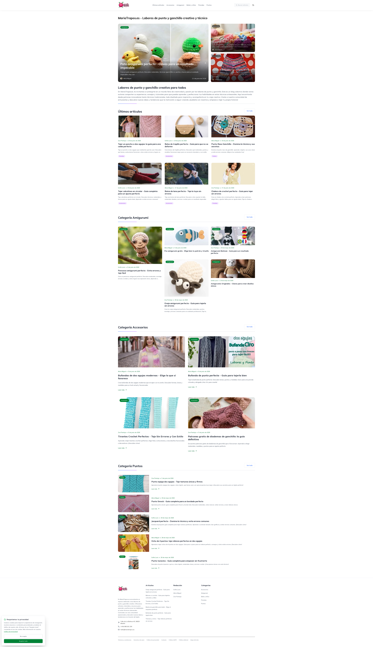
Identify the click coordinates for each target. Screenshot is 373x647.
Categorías (205, 585)
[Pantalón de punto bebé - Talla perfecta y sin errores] (233, 68)
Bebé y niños (191, 5)
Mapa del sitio (194, 640)
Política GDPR (173, 640)
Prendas (201, 5)
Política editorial (183, 640)
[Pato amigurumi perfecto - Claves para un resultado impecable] (163, 53)
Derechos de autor (139, 640)
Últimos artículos (158, 5)
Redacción (177, 585)
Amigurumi (180, 5)
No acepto (23, 636)
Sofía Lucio (168, 141)
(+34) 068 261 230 (126, 626)
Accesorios (170, 5)
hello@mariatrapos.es (127, 629)
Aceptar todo (23, 641)
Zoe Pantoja (122, 141)
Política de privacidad (153, 640)
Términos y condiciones (124, 640)
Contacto (163, 640)
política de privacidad (11, 631)
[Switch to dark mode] (253, 5)
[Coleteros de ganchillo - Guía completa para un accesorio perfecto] (233, 38)
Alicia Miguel (215, 141)
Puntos (209, 5)
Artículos (150, 585)
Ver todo (250, 111)
